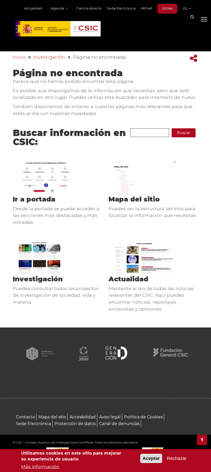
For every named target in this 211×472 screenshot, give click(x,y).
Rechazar (177, 458)
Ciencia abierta (88, 8)
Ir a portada (34, 199)
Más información (40, 466)
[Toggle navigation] (203, 20)
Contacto (25, 417)
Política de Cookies (143, 417)
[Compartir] (193, 58)
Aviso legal (110, 417)
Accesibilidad (82, 417)
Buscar (183, 132)
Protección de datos (75, 423)
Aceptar (151, 458)
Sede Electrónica (121, 8)
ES (185, 8)
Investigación (49, 57)
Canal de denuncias (119, 423)
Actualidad (33, 8)
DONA (167, 8)
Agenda (58, 8)
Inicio (19, 57)
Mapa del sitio (134, 199)
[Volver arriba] (202, 440)
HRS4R (146, 8)
